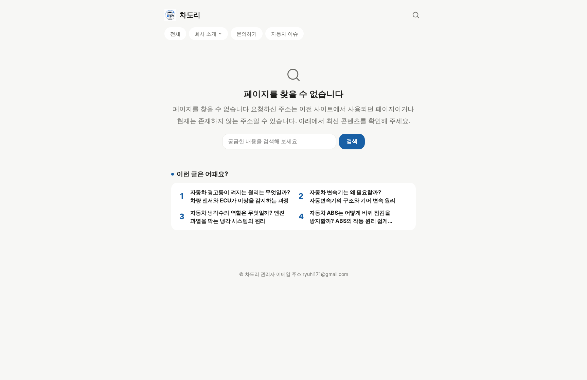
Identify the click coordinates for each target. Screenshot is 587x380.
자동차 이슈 (284, 34)
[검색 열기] (416, 15)
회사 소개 (205, 34)
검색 (351, 141)
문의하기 (246, 34)
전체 (175, 34)
